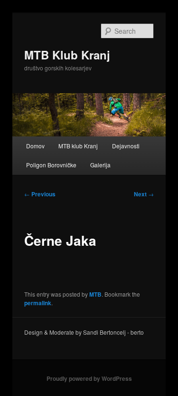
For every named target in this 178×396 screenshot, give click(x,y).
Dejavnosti (126, 146)
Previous (40, 194)
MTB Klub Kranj (67, 55)
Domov (35, 146)
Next (144, 194)
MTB (95, 294)
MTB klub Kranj (78, 146)
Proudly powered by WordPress (89, 378)
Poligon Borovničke (51, 165)
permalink (37, 303)
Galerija (100, 165)
